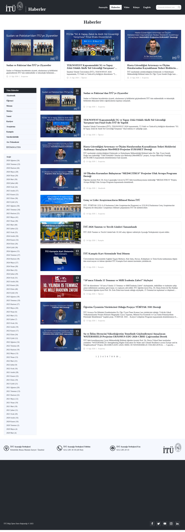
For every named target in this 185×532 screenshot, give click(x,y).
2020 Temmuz (12, 425)
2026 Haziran (13, 168)
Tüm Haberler (12, 90)
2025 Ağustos (13, 206)
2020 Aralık (12, 418)
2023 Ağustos (13, 297)
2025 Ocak (12, 232)
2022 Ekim (12, 334)
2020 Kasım (12, 422)
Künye (136, 7)
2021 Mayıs (12, 399)
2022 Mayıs (12, 353)
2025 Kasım (12, 194)
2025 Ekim (12, 198)
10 (117, 356)
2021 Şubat (12, 410)
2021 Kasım (12, 376)
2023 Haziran (13, 304)
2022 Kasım (12, 331)
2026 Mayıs (12, 172)
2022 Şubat (11, 365)
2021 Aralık (12, 372)
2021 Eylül (12, 384)
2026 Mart (11, 179)
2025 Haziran (13, 213)
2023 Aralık (12, 282)
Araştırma (10, 126)
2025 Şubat (12, 229)
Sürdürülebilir (12, 137)
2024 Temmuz (13, 255)
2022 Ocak (12, 369)
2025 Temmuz (13, 210)
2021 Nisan (12, 403)
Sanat (8, 116)
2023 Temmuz (13, 300)
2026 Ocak (12, 187)
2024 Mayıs (12, 263)
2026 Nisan (12, 176)
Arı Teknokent (12, 142)
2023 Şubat (11, 319)
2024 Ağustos (13, 251)
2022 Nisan (12, 357)
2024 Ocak (12, 278)
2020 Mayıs (11, 429)
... (120, 356)
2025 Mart (11, 225)
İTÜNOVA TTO (13, 147)
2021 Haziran (13, 395)
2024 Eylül (12, 247)
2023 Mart (11, 316)
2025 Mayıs (12, 217)
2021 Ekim (12, 380)
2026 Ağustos (13, 160)
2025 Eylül (12, 202)
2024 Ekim (12, 244)
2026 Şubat (12, 183)
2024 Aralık (12, 236)
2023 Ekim (12, 289)
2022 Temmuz (12, 346)
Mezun (9, 106)
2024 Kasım (12, 240)
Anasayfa (102, 7)
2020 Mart (11, 433)
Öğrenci (9, 101)
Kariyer (9, 121)
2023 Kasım (12, 285)
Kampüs (10, 132)
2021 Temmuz (13, 391)
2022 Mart (11, 361)
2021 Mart (11, 406)
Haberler (115, 7)
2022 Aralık (12, 327)
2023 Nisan (11, 312)
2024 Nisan (12, 266)
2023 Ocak (12, 323)
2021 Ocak (12, 414)
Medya (9, 111)
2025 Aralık (12, 191)
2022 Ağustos (13, 342)
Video (126, 7)
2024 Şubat (12, 274)
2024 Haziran (13, 259)
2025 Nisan (12, 221)
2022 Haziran (13, 350)
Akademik (10, 95)
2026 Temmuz (13, 164)
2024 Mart (11, 270)
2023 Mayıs (12, 308)
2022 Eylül (12, 338)
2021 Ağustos (13, 387)
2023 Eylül (12, 293)
